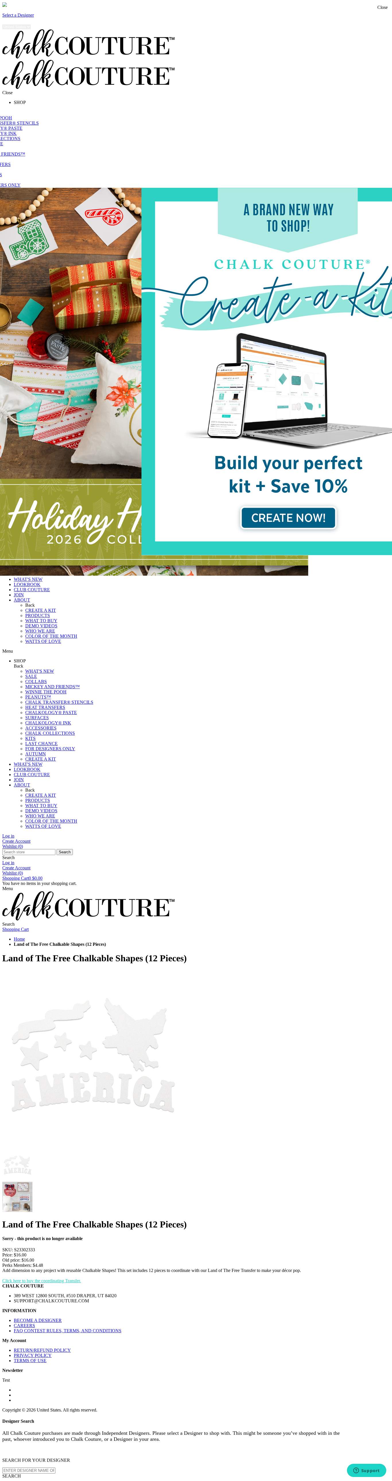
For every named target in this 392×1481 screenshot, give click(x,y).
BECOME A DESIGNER (38, 1320)
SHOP (20, 102)
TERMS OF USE (30, 1360)
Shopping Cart (22, 878)
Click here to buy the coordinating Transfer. (41, 1280)
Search (65, 852)
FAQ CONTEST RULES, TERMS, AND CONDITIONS (67, 1330)
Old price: (11, 1260)
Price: (7, 1254)
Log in (8, 836)
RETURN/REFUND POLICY (42, 1350)
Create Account (16, 841)
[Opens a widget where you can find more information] (366, 1471)
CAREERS (24, 1325)
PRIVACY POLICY (33, 1355)
